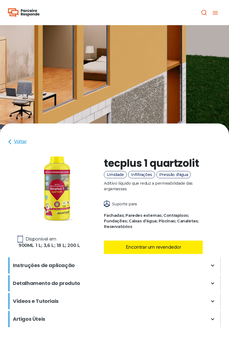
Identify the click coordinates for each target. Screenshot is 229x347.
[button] (215, 12)
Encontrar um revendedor (153, 247)
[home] (24, 12)
